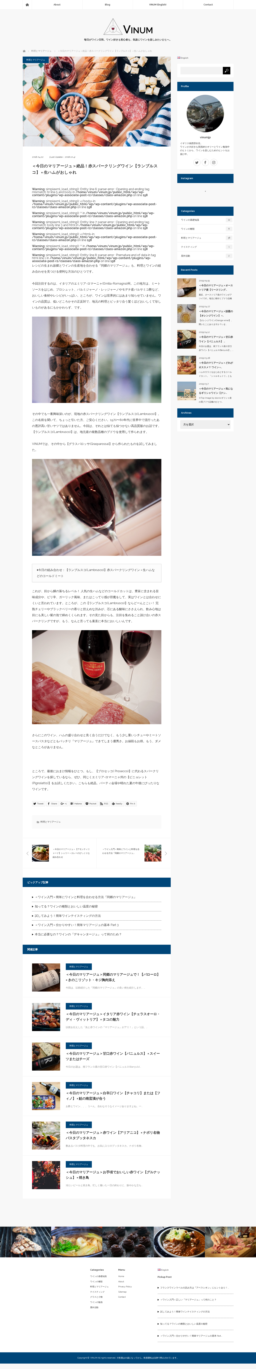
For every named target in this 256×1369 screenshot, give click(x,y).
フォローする (207, 197)
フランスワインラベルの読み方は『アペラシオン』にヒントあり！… (194, 1287)
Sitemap (122, 1292)
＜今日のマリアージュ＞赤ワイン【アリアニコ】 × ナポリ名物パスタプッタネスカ (113, 1135)
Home (121, 1276)
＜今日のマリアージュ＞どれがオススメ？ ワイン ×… (216, 364)
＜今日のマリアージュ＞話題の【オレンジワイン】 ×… (216, 313)
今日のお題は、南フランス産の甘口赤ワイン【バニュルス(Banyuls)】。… (216, 348)
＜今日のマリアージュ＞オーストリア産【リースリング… (216, 287)
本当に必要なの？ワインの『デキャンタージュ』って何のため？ (78, 934)
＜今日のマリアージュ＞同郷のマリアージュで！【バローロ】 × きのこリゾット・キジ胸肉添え (113, 977)
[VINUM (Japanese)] (128, 34)
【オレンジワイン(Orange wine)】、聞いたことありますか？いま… (216, 322)
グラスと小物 (96, 1297)
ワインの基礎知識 (205, 220)
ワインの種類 (205, 229)
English (184, 58)
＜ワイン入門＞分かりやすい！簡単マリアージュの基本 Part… (191, 1336)
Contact (208, 4)
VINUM (93, 1358)
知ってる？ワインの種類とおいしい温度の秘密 (66, 906)
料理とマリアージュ (35, 60)
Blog (107, 4)
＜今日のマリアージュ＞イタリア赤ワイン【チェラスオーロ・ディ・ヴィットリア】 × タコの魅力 (113, 1016)
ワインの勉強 (96, 1302)
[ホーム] (27, 4)
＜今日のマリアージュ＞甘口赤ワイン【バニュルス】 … (216, 339)
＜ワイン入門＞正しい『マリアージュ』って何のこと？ (188, 1299)
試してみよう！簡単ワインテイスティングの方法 (68, 916)
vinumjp (205, 137)
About (121, 1281)
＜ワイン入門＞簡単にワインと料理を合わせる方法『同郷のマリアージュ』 (86, 897)
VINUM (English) (157, 4)
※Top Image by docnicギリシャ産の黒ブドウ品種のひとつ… (215, 400)
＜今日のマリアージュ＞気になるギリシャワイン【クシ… (216, 390)
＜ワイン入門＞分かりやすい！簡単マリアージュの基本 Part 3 (77, 925)
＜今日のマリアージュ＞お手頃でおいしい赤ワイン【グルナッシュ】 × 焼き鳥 (113, 1174)
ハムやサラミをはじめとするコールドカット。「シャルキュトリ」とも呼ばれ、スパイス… (215, 376)
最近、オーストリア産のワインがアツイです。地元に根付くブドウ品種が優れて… (215, 299)
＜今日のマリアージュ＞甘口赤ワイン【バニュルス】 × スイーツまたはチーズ (113, 1056)
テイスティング (205, 247)
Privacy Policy (125, 1286)
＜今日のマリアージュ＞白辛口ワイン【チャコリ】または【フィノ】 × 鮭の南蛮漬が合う (113, 1095)
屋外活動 (205, 256)
